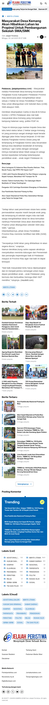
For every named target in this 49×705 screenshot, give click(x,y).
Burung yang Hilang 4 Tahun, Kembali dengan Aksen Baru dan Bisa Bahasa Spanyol (34, 355)
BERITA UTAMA (9, 287)
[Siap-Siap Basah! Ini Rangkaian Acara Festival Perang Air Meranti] (36, 312)
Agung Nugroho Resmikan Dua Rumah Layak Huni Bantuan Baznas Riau (12, 354)
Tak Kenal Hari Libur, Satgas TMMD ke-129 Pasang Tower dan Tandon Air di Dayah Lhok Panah (24, 509)
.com (28, 88)
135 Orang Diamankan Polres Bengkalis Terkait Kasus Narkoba (34, 383)
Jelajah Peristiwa (34, 698)
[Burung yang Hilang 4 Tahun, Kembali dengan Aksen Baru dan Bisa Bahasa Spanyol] (36, 342)
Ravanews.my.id (8, 677)
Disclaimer (5, 658)
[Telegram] (13, 294)
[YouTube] (17, 692)
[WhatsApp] (22, 294)
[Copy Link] (26, 294)
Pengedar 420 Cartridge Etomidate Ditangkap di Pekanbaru (24, 187)
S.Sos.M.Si (35, 112)
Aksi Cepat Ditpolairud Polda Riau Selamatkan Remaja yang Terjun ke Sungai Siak (22, 197)
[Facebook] (3, 294)
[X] (8, 294)
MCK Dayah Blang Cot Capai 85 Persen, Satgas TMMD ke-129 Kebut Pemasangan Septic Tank (23, 523)
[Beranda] (3, 16)
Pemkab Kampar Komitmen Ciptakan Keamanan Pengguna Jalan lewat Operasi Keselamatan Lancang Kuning (12, 326)
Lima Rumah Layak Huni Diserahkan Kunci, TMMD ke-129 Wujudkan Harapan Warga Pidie (31, 457)
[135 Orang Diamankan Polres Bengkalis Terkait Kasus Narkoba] (36, 371)
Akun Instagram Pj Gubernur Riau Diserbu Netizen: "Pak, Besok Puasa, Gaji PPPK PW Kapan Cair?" (23, 168)
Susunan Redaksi (8, 654)
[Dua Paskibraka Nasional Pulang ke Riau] (9, 406)
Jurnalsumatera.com (33, 672)
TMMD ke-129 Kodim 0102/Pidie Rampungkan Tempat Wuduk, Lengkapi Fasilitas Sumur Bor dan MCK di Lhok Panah (24, 532)
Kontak (4, 650)
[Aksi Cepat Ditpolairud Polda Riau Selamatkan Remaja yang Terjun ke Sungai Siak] (9, 419)
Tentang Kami (31, 650)
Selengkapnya (23, 484)
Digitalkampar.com (9, 681)
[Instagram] (8, 692)
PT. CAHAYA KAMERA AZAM (16, 698)
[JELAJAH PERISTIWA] (24, 638)
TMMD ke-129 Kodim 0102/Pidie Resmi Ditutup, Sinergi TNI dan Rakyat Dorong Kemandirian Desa (32, 470)
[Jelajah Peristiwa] (18, 3)
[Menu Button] (3, 3)
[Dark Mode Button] (41, 3)
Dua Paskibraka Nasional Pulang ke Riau (17, 191)
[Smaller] (38, 37)
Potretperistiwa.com (9, 672)
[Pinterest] (17, 294)
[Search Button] (46, 3)
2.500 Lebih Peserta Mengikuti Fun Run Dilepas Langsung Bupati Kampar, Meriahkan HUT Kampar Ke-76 (24, 175)
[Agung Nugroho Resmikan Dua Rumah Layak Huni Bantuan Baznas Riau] (13, 342)
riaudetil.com (27, 280)
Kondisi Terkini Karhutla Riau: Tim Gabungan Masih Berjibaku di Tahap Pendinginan (21, 182)
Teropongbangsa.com (34, 677)
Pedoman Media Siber (34, 654)
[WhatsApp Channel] (22, 692)
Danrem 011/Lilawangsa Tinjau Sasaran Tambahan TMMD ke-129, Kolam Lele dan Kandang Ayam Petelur (32, 430)
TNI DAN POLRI (2, 432)
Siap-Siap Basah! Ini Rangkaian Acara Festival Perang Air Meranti (35, 325)
